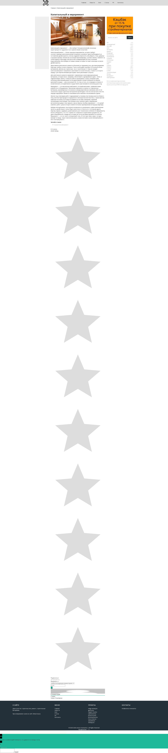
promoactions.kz (93, 717)
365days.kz (91, 722)
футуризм (125, 84)
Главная (83, 2)
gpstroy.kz (91, 710)
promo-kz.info (92, 715)
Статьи (107, 2)
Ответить (4, 747)
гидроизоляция (121, 81)
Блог (99, 2)
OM (89, 729)
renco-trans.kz (92, 719)
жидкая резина (119, 83)
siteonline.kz (91, 721)
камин (128, 83)
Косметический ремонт (61, 125)
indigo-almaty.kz (92, 708)
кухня (115, 84)
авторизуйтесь (55, 680)
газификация (113, 81)
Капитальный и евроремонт (65, 8)
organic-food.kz (92, 712)
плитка (121, 84)
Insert (16, 752)
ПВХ (118, 84)
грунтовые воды (111, 83)
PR (113, 2)
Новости (92, 2)
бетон (108, 81)
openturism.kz (92, 714)
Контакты (120, 2)
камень (125, 83)
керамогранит (110, 84)
